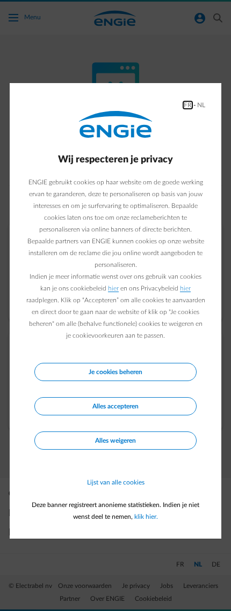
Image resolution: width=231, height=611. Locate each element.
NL (201, 105)
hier (113, 288)
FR (188, 105)
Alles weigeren (115, 440)
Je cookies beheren (115, 372)
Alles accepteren (115, 406)
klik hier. (146, 516)
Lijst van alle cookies (116, 482)
